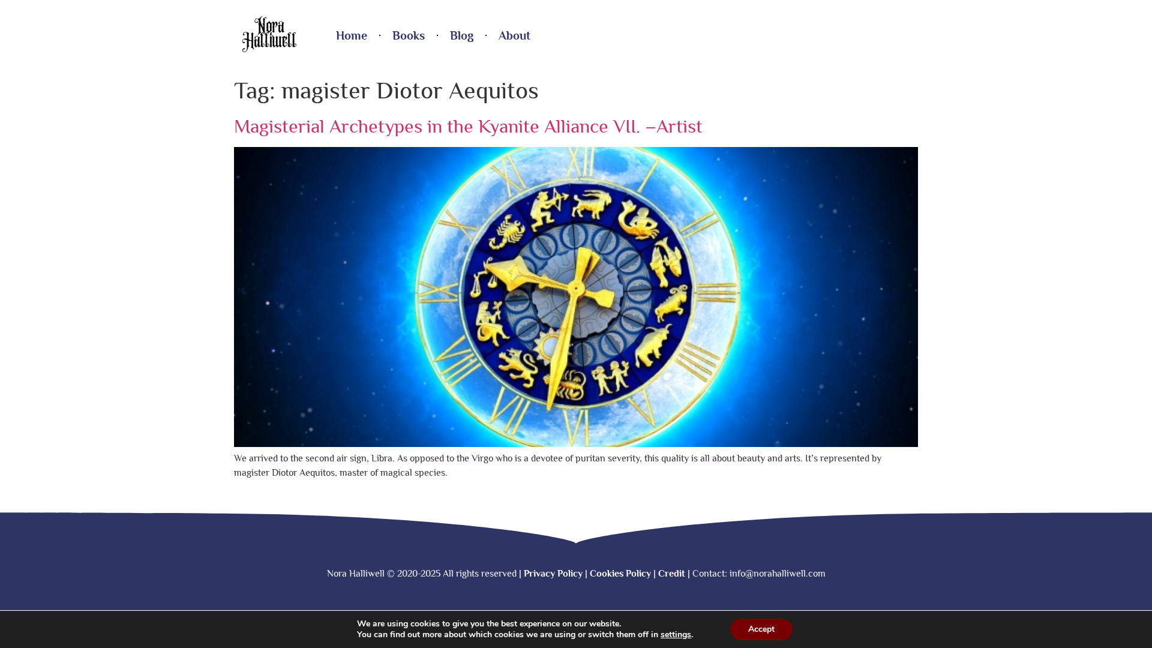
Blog (461, 35)
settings (676, 634)
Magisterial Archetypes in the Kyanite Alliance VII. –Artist (468, 126)
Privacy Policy (553, 573)
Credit (671, 573)
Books (408, 35)
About (514, 35)
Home (351, 35)
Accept (761, 629)
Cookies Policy (620, 573)
